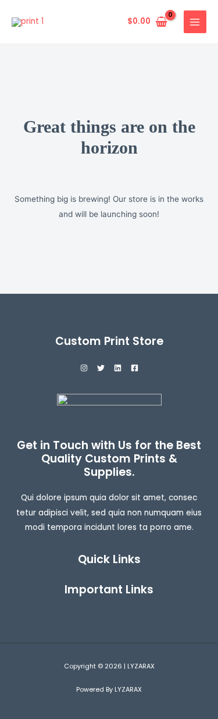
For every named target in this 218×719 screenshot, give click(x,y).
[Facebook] (134, 368)
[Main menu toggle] (195, 21)
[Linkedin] (117, 368)
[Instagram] (84, 368)
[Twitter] (100, 368)
